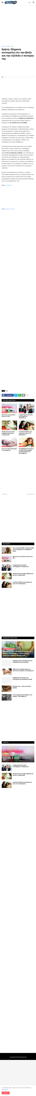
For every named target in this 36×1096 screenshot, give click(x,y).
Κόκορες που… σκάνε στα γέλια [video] (22, 687)
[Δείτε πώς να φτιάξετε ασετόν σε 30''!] (7, 559)
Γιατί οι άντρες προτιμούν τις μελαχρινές (9, 449)
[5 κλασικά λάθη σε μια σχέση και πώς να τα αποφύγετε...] (7, 584)
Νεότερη (5, 494)
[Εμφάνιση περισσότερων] (27, 395)
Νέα (12, 46)
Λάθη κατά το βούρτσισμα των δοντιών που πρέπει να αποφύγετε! (23, 669)
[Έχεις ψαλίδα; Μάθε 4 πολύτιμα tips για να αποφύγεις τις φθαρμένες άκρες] (7, 550)
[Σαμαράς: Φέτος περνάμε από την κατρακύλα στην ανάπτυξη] (7, 663)
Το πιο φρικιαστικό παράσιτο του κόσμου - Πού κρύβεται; (22, 695)
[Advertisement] (18, 25)
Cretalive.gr (8, 185)
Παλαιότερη (30, 494)
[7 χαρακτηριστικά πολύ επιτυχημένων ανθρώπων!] (7, 567)
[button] (2, 2)
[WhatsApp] (19, 395)
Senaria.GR (23, 1057)
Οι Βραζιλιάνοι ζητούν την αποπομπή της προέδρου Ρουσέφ (22, 678)
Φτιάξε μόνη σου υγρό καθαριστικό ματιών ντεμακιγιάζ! (8, 433)
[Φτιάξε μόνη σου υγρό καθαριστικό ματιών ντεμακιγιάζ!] (7, 576)
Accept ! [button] (5, 1093)
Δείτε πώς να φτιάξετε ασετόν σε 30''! (8, 415)
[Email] (23, 395)
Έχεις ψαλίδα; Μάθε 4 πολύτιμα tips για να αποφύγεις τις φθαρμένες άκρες (23, 549)
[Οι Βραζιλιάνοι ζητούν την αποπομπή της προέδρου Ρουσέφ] (7, 680)
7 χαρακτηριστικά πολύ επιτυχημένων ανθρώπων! (26, 416)
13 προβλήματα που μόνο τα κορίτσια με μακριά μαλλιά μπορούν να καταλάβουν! (26, 451)
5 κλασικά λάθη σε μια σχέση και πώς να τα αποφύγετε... (25, 433)
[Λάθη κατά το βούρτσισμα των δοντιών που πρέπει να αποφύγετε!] (7, 671)
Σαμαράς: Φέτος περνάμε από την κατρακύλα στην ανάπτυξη (22, 661)
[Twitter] (16, 395)
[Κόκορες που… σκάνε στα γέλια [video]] (7, 689)
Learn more (5, 1089)
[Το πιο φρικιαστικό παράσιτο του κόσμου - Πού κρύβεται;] (7, 697)
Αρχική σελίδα (6, 46)
